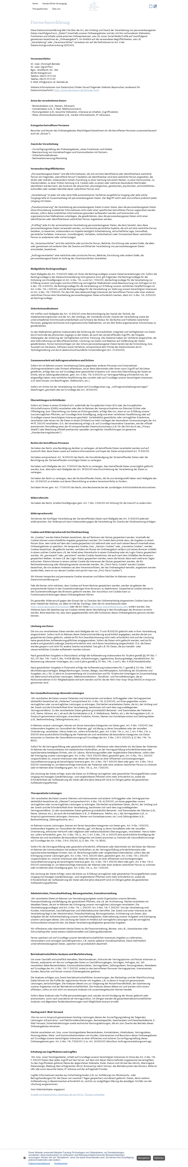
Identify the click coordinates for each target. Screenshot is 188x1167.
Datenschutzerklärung (39, 1163)
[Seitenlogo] (94, 6)
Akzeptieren (144, 1158)
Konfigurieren (61, 1163)
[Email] (150, 6)
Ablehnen (159, 1158)
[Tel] (155, 6)
